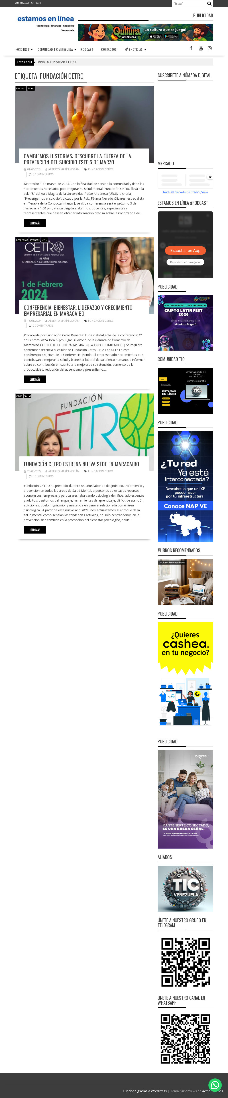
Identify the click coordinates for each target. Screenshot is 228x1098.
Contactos (109, 49)
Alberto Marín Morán (63, 169)
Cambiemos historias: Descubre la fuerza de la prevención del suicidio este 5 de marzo (77, 159)
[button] (215, 1085)
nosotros (22, 49)
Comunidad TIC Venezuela (55, 49)
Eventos (21, 88)
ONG (44, 239)
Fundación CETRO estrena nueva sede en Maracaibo (81, 464)
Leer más (35, 223)
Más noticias (134, 49)
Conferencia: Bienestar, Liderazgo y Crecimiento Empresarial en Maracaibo (78, 310)
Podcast (87, 49)
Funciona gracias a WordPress (145, 1091)
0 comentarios (43, 174)
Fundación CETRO (100, 169)
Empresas (22, 239)
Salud (31, 88)
